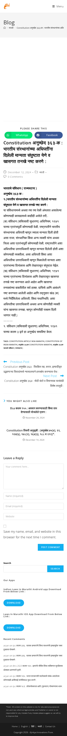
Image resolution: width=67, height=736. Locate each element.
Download (14, 602)
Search (7, 563)
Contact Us (50, 726)
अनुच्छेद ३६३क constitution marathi (35, 344)
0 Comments (15, 176)
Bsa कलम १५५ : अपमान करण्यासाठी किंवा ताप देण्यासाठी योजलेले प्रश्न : (33, 410)
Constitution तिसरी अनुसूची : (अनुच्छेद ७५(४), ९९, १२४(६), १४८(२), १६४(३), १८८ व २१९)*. (33, 432)
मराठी (42, 172)
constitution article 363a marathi (26, 341)
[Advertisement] (33, 72)
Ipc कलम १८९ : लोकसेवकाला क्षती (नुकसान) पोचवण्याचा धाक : (38, 686)
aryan (6, 645)
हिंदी (32, 726)
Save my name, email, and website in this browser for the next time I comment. (32, 534)
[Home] (4, 27)
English (24, 726)
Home (15, 726)
